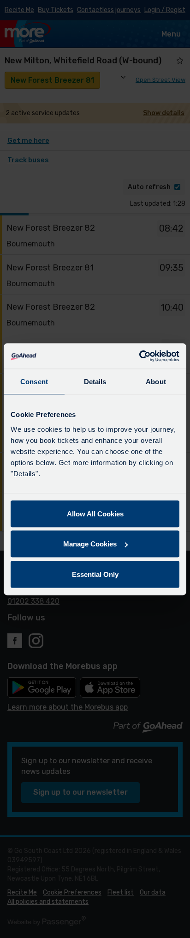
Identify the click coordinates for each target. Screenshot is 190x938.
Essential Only (95, 574)
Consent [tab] (34, 382)
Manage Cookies (90, 544)
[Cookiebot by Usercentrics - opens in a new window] (139, 356)
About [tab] (156, 382)
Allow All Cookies (95, 513)
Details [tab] (95, 382)
